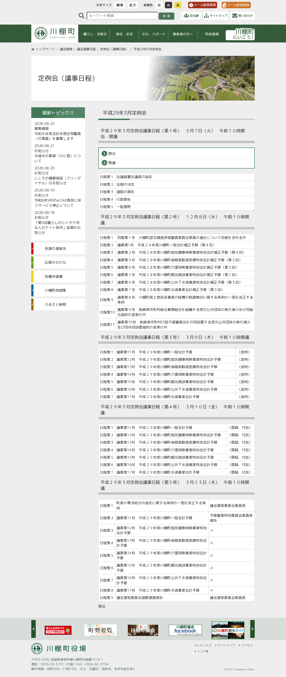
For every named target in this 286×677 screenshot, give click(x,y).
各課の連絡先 (55, 248)
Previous (33, 629)
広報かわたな (55, 262)
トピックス (204, 645)
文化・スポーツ (153, 34)
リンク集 (202, 651)
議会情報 (66, 49)
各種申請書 (54, 276)
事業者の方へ (183, 34)
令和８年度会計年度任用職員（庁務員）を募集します (57, 136)
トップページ (45, 49)
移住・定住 (124, 34)
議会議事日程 (86, 49)
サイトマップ (226, 645)
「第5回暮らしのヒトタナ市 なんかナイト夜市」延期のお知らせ (58, 227)
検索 (167, 16)
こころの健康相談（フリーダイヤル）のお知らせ (57, 181)
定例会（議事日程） (114, 49)
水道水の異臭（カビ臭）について (57, 158)
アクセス (246, 645)
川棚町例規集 (55, 290)
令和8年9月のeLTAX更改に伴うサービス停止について (57, 203)
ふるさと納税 (55, 304)
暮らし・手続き (95, 34)
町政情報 (212, 34)
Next (252, 629)
